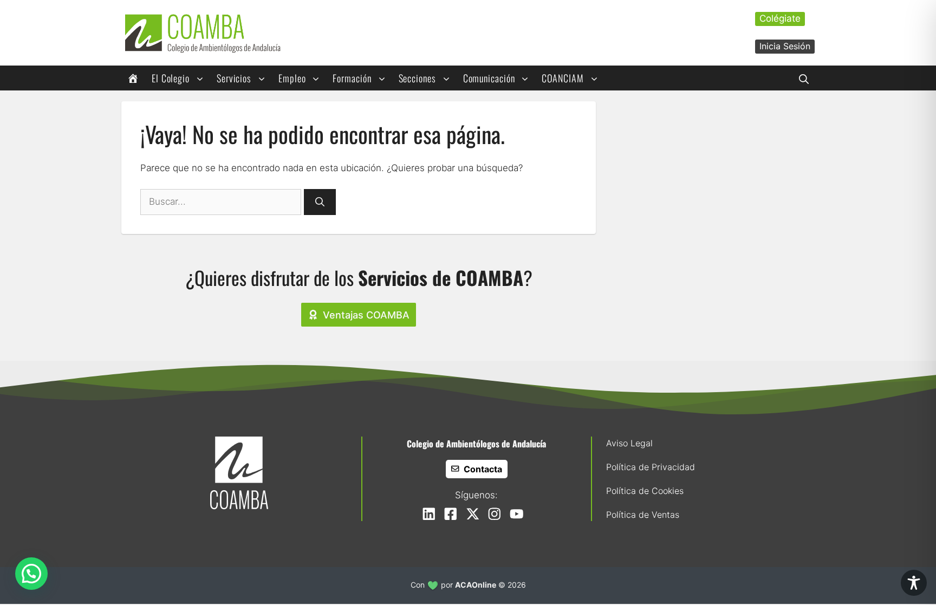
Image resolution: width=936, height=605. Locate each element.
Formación (352, 78)
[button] (804, 78)
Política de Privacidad (650, 466)
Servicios (234, 78)
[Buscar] (320, 202)
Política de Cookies (645, 490)
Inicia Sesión (784, 46)
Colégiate (780, 18)
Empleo (292, 78)
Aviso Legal (629, 443)
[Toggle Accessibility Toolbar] (914, 583)
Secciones (417, 78)
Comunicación (489, 78)
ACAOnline (475, 584)
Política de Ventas (642, 514)
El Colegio (171, 78)
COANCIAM (562, 78)
